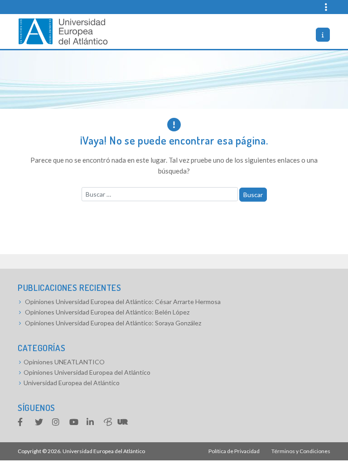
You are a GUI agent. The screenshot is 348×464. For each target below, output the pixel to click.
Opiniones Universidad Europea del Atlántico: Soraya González (113, 323)
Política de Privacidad (234, 451)
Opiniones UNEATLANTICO (64, 362)
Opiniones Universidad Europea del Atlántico (87, 372)
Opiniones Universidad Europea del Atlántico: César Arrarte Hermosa (123, 301)
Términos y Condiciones (300, 451)
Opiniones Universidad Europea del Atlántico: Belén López (107, 312)
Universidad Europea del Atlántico (72, 383)
